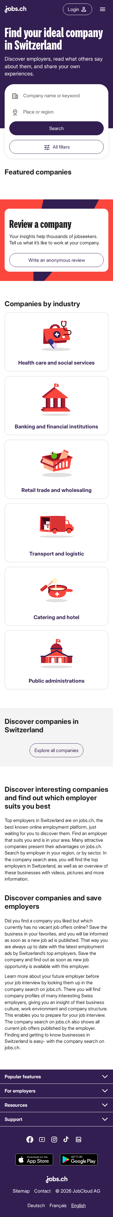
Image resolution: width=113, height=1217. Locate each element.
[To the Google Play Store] (79, 1159)
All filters (61, 146)
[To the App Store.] (34, 1159)
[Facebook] (30, 1139)
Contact (42, 1190)
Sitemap (21, 1190)
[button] (56, 1077)
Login (73, 9)
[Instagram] (54, 1139)
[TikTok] (66, 1139)
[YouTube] (42, 1139)
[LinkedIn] (78, 1139)
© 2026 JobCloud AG (77, 1190)
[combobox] (56, 96)
